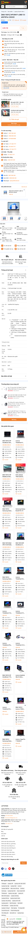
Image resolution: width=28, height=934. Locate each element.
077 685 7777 (11, 154)
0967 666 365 (12, 133)
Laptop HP (10, 883)
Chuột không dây (15, 910)
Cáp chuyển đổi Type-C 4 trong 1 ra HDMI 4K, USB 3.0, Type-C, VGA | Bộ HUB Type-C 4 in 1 (17, 412)
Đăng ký (23, 863)
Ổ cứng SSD (21, 908)
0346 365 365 (11, 160)
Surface (22, 888)
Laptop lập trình (11, 890)
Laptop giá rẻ (5, 903)
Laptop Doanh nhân (19, 11)
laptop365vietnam (14, 180)
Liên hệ (3, 835)
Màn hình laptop (5, 895)
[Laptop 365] (5, 2)
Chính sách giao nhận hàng (7, 852)
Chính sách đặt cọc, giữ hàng (8, 843)
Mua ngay (14, 124)
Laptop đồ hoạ (5, 898)
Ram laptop (14, 908)
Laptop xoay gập (12, 893)
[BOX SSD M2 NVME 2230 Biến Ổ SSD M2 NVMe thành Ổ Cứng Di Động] (5, 398)
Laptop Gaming (15, 895)
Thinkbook (4, 893)
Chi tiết (8, 55)
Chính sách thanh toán (6, 850)
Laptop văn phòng (6, 900)
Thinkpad (4, 883)
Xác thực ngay (14, 106)
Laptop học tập (5, 886)
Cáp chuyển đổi (21, 890)
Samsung (4, 890)
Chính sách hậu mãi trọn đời (8, 841)
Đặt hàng (14, 419)
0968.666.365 (17, 923)
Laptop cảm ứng (14, 905)
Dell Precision (13, 903)
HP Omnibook (5, 905)
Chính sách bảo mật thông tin (8, 848)
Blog (2, 831)
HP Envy (4, 915)
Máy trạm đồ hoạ (15, 888)
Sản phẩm (10, 11)
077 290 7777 (12, 149)
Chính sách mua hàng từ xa (8, 845)
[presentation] (25, 218)
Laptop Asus (20, 913)
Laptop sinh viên (16, 900)
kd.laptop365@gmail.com (11, 817)
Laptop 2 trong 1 (6, 908)
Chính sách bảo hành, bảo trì (8, 854)
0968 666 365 (12, 135)
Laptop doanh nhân (15, 898)
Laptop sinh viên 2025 (19, 883)
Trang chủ (3, 11)
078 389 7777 (12, 146)
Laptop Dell (13, 886)
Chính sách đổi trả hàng (7, 856)
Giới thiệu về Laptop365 (7, 829)
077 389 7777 (12, 144)
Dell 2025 (20, 903)
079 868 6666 (12, 138)
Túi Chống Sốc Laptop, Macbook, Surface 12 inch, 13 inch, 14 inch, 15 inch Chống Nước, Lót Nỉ (16, 404)
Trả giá (22, 28)
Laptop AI (20, 893)
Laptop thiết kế (5, 888)
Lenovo (19, 886)
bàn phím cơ (13, 913)
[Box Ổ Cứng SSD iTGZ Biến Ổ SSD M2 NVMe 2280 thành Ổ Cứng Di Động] (5, 390)
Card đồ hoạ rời (5, 910)
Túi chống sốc (5, 913)
